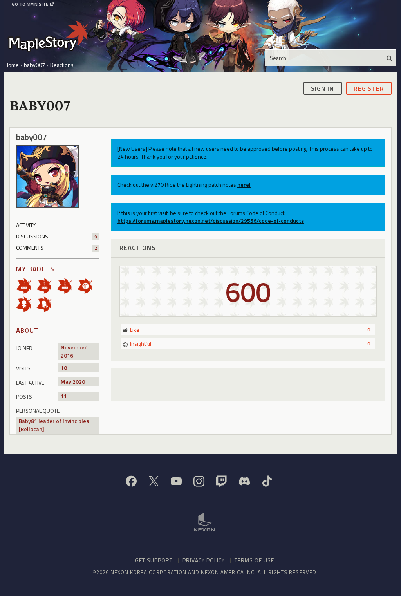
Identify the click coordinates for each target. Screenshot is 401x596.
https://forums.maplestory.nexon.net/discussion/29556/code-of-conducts (210, 221)
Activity (26, 225)
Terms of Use (254, 560)
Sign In (322, 88)
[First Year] (26, 285)
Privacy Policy (203, 560)
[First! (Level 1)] (87, 285)
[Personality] (26, 303)
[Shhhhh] (46, 303)
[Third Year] (67, 285)
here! (244, 185)
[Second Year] (46, 285)
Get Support (154, 560)
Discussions (56, 236)
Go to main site (30, 4)
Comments (56, 248)
